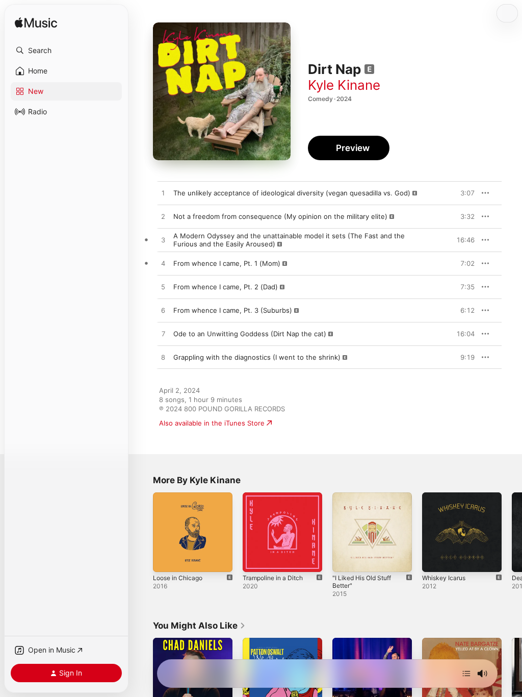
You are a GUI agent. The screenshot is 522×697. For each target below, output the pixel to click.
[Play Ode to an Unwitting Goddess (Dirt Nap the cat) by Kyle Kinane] (163, 334)
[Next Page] (512, 532)
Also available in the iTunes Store (212, 423)
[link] (199, 625)
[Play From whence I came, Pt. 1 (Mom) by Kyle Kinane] (163, 263)
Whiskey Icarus (443, 578)
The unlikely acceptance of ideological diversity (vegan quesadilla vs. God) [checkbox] (291, 193)
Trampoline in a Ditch (273, 578)
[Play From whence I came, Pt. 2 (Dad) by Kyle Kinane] (163, 287)
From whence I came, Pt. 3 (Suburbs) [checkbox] (232, 310)
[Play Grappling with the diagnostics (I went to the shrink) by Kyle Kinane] (163, 357)
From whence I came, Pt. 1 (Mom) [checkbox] (226, 263)
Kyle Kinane (344, 85)
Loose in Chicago (177, 578)
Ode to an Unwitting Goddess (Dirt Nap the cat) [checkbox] (249, 334)
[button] (66, 50)
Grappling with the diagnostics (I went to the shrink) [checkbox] (257, 357)
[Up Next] (466, 673)
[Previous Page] (143, 532)
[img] (36, 23)
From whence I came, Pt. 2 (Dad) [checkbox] (225, 287)
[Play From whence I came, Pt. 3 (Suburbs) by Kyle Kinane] (163, 310)
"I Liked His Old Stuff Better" (361, 581)
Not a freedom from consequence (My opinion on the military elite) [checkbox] (280, 216)
